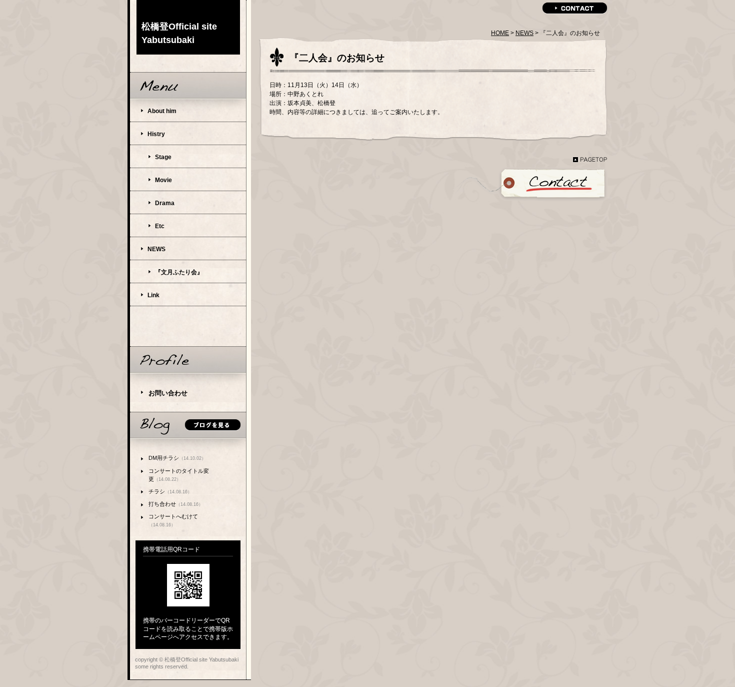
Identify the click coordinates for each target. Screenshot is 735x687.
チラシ (170, 491)
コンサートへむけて (173, 520)
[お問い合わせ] (530, 185)
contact (575, 8)
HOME (500, 33)
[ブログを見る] (188, 425)
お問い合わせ (168, 393)
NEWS (525, 33)
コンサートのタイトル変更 (178, 475)
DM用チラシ (177, 458)
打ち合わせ (175, 504)
